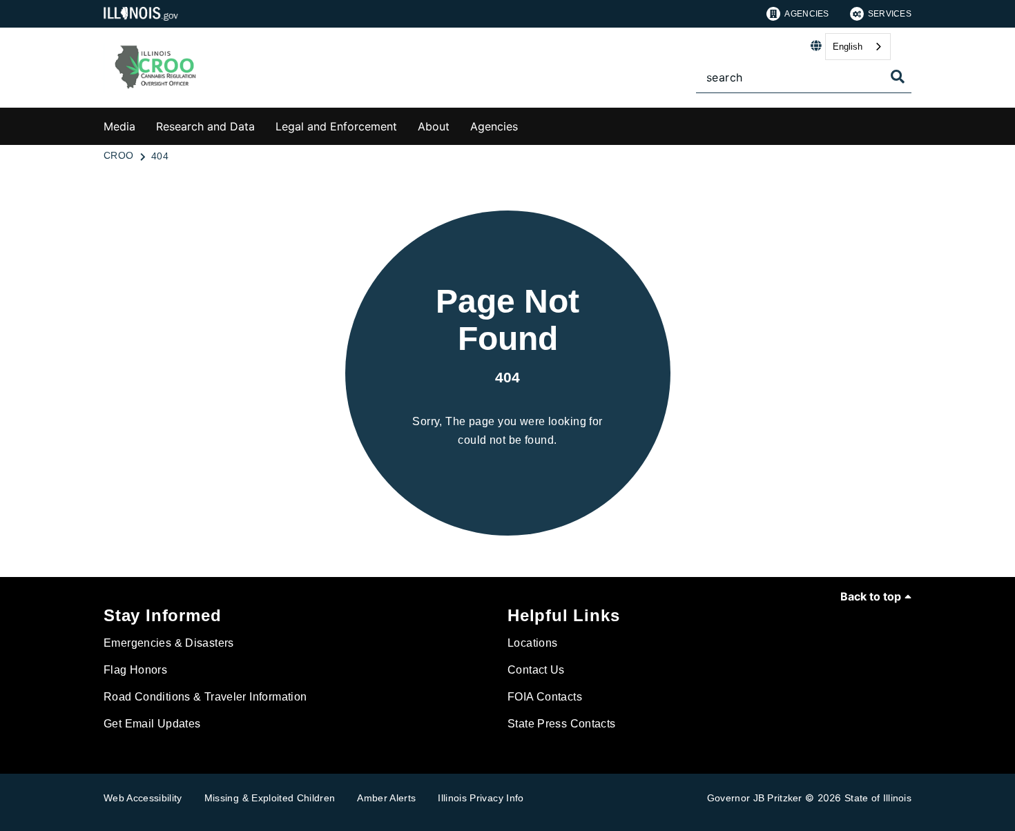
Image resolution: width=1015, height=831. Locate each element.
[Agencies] (528, 124)
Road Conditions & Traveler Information (205, 697)
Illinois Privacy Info (480, 797)
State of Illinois (877, 797)
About (434, 126)
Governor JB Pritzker (754, 797)
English (847, 46)
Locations (532, 643)
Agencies (806, 14)
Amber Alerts (386, 797)
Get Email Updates (152, 724)
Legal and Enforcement (336, 126)
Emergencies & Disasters (169, 643)
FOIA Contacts (545, 697)
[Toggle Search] (898, 77)
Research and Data (205, 126)
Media (119, 126)
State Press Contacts (562, 724)
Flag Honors (135, 670)
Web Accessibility (143, 797)
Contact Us (536, 670)
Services (889, 14)
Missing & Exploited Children (270, 797)
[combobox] (858, 46)
